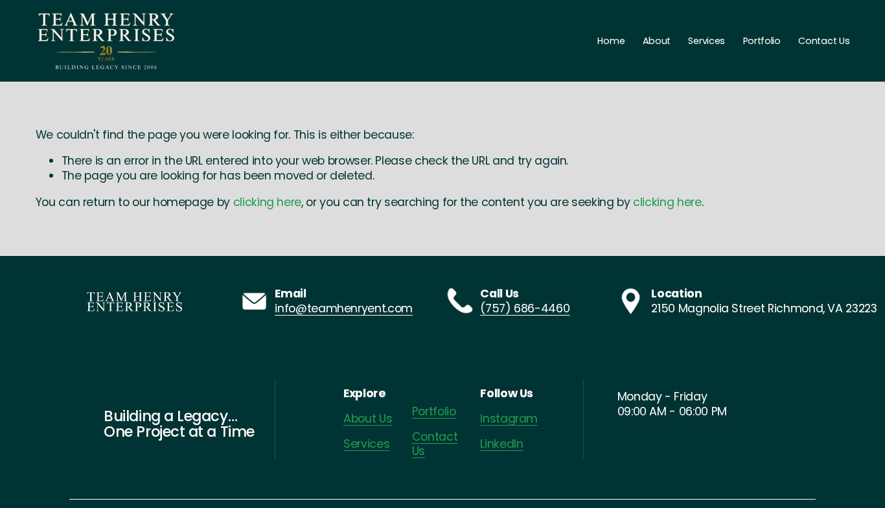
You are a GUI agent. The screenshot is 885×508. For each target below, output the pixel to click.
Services (706, 40)
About (657, 40)
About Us (367, 418)
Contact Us (823, 40)
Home (611, 40)
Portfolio (762, 40)
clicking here (267, 202)
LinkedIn (501, 444)
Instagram (509, 418)
